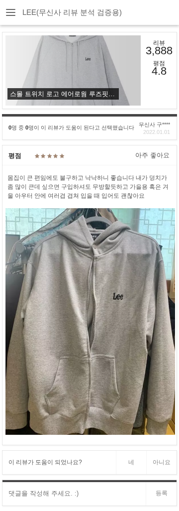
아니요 (162, 462)
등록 (162, 493)
